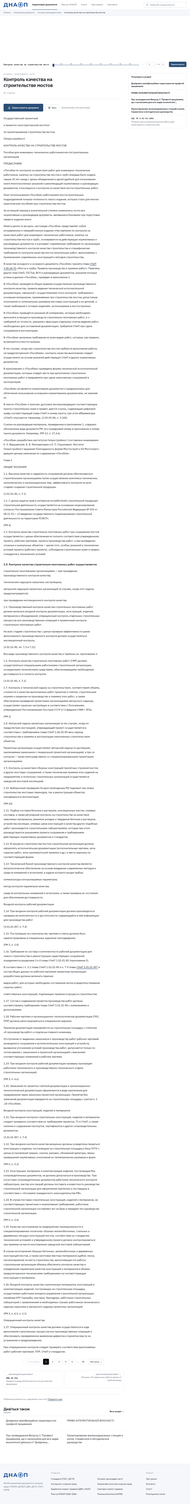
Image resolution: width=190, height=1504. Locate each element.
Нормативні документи (44, 4)
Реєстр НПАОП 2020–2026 (64, 1494)
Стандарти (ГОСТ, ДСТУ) (63, 1479)
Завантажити (177, 64)
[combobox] (167, 4)
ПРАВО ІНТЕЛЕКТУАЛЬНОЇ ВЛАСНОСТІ (90, 1420)
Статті (84, 4)
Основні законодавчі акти (49, 12)
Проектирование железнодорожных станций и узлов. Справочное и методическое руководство (95, 1439)
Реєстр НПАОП (69, 4)
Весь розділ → (117, 1411)
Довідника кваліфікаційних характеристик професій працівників (31, 1422)
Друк (54, 107)
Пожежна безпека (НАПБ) (110, 1494)
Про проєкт (97, 4)
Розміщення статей (155, 1494)
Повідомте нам (55, 1399)
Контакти (112, 4)
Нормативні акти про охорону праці (114, 1484)
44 (83, 1361)
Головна (7, 12)
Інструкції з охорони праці (64, 1484)
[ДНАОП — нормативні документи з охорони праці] (15, 4)
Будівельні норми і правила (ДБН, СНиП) (71, 1489)
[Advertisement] (95, 38)
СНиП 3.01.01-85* (87, 967)
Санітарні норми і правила (110, 1489)
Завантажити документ (25, 107)
